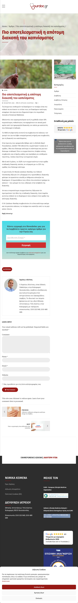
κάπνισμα (7, 269)
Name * (5, 356)
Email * (5, 366)
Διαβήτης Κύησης (60, 100)
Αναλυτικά (6, 581)
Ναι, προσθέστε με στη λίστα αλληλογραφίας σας (22, 384)
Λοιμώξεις (58, 104)
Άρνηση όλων (39, 593)
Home (4, 26)
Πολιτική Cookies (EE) (13, 494)
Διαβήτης (57, 96)
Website (5, 375)
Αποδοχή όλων (39, 587)
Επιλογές (39, 598)
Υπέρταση (58, 113)
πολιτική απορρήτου (35, 253)
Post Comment (11, 389)
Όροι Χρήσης (10, 484)
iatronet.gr (9, 213)
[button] (65, 129)
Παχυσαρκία (58, 109)
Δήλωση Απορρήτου (12, 489)
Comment (6, 334)
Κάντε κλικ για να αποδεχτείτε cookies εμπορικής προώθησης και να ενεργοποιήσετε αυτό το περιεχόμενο (65, 146)
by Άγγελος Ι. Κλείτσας (26, 103)
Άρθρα (11, 26)
